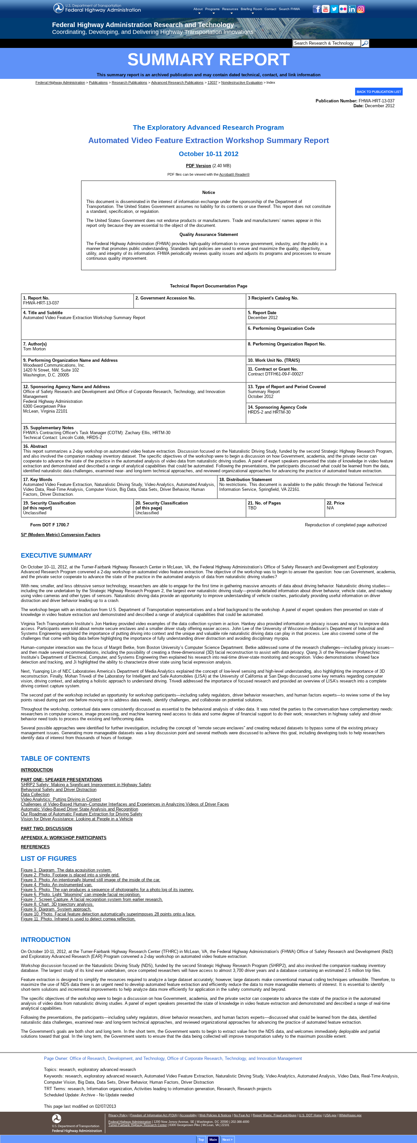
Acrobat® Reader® (234, 174)
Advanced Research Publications (177, 82)
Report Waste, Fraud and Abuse (274, 1115)
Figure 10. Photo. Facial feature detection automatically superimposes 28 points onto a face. (108, 914)
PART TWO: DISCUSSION (46, 828)
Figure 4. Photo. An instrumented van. (57, 884)
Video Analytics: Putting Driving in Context (61, 799)
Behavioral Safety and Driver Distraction (58, 789)
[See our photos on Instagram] (360, 11)
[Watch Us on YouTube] (325, 11)
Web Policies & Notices (215, 1115)
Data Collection (35, 794)
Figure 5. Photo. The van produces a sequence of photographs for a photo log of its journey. (107, 889)
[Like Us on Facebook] (316, 11)
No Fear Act (242, 1115)
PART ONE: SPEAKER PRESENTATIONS (61, 779)
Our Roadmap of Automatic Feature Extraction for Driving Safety (81, 814)
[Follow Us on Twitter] (334, 11)
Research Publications (129, 82)
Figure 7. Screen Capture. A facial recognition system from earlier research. (92, 899)
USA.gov (330, 1115)
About (198, 9)
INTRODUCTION (37, 770)
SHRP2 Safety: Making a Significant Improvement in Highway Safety (86, 784)
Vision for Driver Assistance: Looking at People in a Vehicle (77, 818)
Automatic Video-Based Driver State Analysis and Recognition (79, 809)
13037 (212, 82)
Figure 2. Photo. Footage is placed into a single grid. (70, 874)
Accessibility (188, 1115)
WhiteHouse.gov (350, 1115)
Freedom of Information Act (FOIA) (154, 1115)
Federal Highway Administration (60, 82)
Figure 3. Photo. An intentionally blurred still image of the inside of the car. (90, 879)
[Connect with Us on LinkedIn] (351, 11)
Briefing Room (251, 9)
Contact (270, 9)
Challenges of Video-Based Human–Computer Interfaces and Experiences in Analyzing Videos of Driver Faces (125, 804)
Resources (230, 9)
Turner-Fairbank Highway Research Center (137, 1125)
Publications (98, 82)
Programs (212, 9)
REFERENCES (35, 846)
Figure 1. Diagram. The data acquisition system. (66, 870)
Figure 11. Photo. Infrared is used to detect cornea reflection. (78, 918)
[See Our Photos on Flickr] (342, 11)
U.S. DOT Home (310, 1115)
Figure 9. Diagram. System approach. (56, 909)
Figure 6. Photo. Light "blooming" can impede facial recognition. (81, 894)
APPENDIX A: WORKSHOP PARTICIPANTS (64, 837)
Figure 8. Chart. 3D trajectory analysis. (57, 904)
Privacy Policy (118, 1115)
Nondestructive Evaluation (242, 82)
